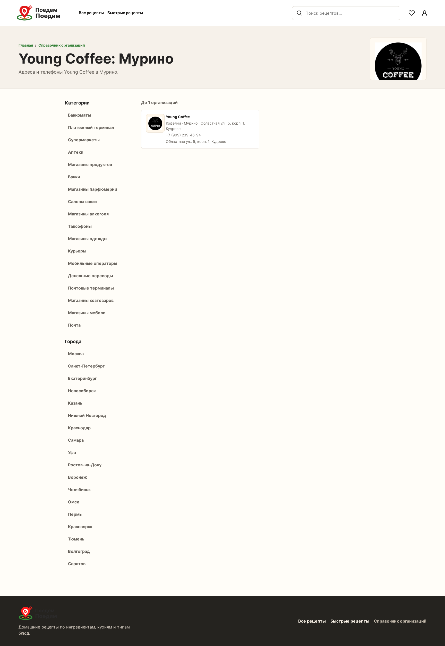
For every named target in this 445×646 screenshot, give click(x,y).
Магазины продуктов (90, 164)
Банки (74, 176)
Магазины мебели (87, 312)
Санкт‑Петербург (86, 366)
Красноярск (80, 526)
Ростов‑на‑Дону (84, 464)
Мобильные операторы (92, 263)
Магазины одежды (87, 238)
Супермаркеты (84, 139)
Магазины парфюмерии (92, 189)
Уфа (72, 452)
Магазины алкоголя (88, 213)
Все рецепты (91, 12)
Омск (73, 501)
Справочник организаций (61, 45)
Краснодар (79, 427)
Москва (76, 353)
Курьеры (77, 251)
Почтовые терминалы (91, 288)
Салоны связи (82, 201)
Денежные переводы (90, 275)
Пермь (75, 514)
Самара (76, 440)
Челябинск (79, 489)
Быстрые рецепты (125, 12)
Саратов (76, 563)
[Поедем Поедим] (44, 13)
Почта (74, 325)
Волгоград (79, 551)
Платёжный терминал (91, 127)
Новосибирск (82, 390)
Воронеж (77, 477)
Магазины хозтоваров (91, 300)
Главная (26, 45)
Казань (75, 403)
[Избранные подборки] (411, 13)
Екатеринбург (82, 378)
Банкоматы (79, 115)
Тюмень (76, 539)
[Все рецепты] (424, 13)
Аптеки (75, 152)
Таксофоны (80, 226)
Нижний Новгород (87, 415)
